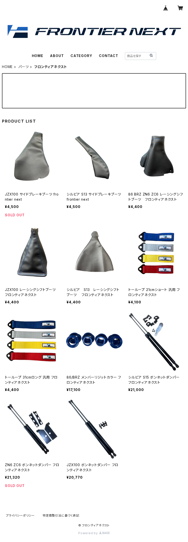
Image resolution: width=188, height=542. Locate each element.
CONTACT (108, 56)
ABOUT (57, 56)
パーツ (23, 67)
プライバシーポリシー (20, 515)
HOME (37, 56)
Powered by (88, 533)
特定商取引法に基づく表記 (61, 515)
